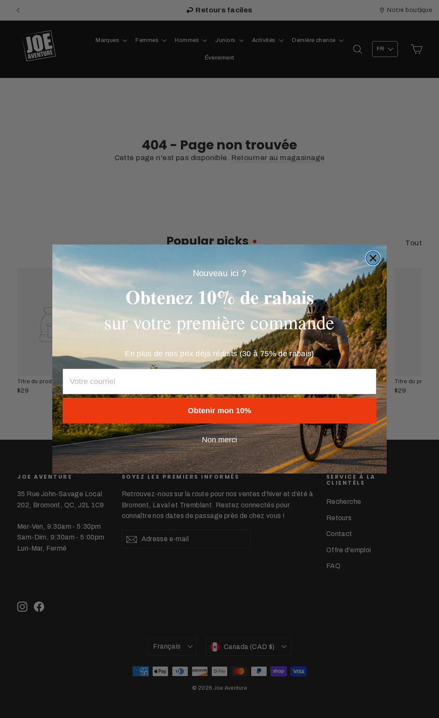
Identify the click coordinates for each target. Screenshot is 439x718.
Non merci (219, 439)
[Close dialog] (373, 258)
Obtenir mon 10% (219, 410)
